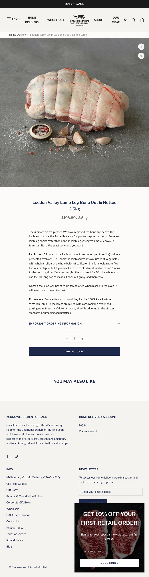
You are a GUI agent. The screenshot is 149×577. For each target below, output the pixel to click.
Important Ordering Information (55, 323)
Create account (88, 431)
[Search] (134, 20)
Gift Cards (12, 489)
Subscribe (109, 562)
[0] (142, 20)
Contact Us (13, 521)
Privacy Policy (14, 527)
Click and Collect (16, 483)
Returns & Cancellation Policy (24, 496)
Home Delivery (17, 34)
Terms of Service (16, 533)
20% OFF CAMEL (74, 4)
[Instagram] (16, 456)
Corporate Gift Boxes (19, 502)
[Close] (140, 507)
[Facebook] (7, 456)
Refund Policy (14, 540)
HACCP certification (18, 515)
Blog (9, 546)
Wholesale (12, 508)
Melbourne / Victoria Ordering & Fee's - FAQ (33, 477)
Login (82, 424)
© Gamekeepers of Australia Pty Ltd (28, 567)
